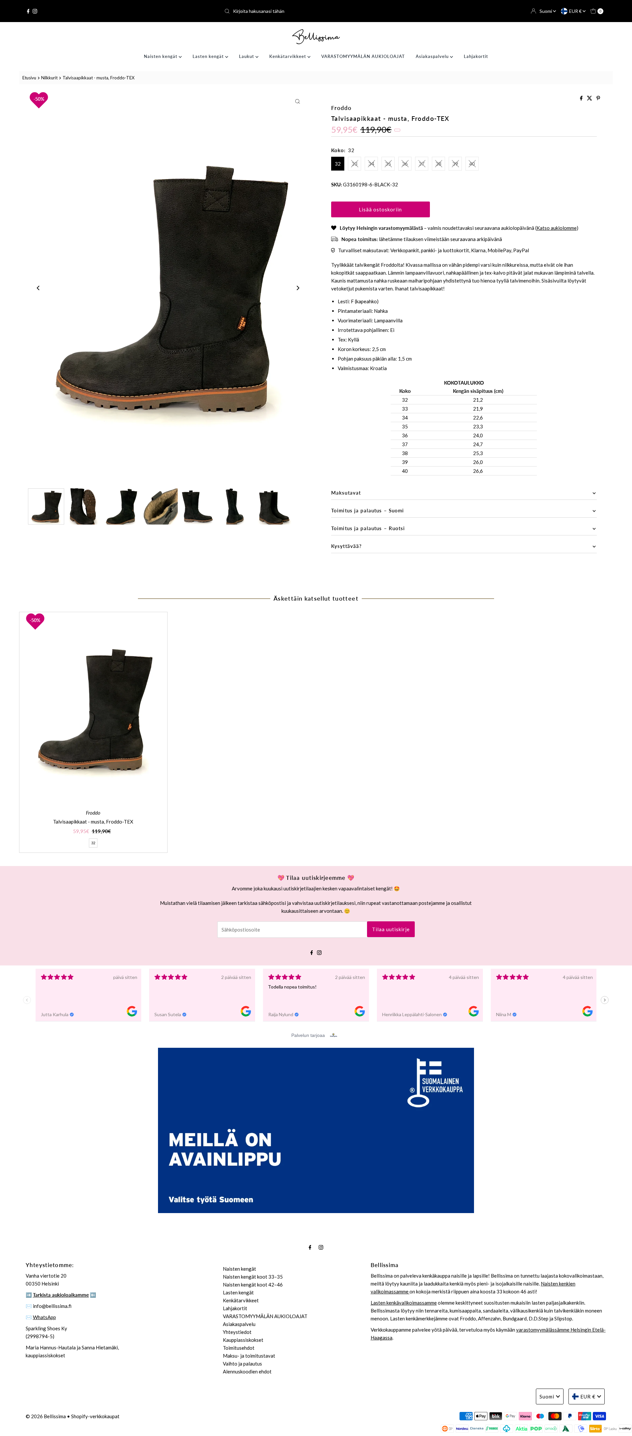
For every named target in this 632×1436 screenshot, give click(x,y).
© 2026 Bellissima (46, 1416)
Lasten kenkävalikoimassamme (404, 1303)
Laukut (247, 56)
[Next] (297, 288)
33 (354, 164)
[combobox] (316, 11)
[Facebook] (28, 11)
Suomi (546, 11)
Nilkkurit (49, 77)
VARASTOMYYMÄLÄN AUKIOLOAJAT (363, 56)
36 (405, 164)
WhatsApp (44, 1317)
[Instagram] (35, 11)
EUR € (576, 11)
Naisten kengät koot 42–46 (253, 1284)
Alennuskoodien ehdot (247, 1371)
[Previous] (38, 288)
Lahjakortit (476, 56)
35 (388, 164)
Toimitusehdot (238, 1348)
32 (338, 164)
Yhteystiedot (237, 1332)
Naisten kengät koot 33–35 (253, 1277)
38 (438, 164)
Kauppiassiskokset (243, 1340)
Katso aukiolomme (557, 228)
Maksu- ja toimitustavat (249, 1356)
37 (422, 164)
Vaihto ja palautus (242, 1364)
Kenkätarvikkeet (288, 56)
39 (455, 164)
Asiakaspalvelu (433, 56)
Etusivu (29, 77)
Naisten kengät (161, 56)
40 (472, 164)
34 (371, 164)
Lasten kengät (209, 56)
